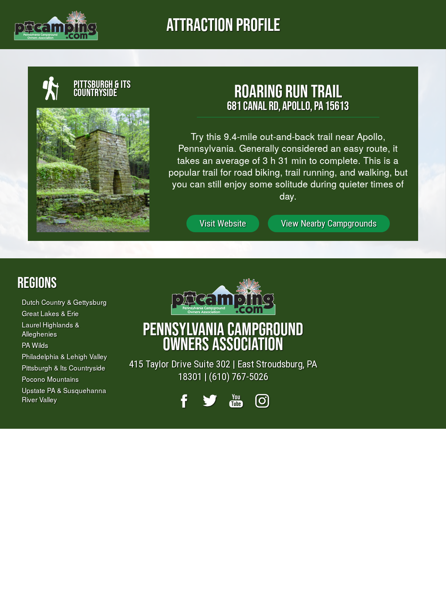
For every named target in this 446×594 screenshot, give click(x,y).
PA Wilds (35, 345)
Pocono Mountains (50, 379)
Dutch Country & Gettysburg (64, 302)
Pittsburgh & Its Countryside (63, 367)
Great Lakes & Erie (50, 313)
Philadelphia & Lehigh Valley (64, 356)
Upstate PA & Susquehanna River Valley (64, 394)
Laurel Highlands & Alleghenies (50, 329)
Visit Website (222, 223)
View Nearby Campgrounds (329, 223)
